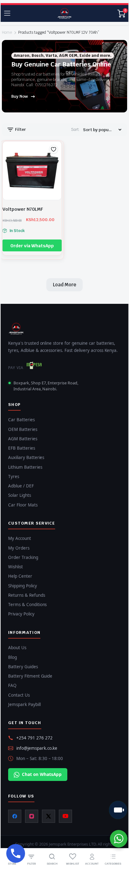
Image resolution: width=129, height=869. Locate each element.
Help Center (20, 576)
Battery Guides (23, 666)
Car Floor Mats (23, 505)
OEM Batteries (22, 429)
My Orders (18, 548)
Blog (12, 657)
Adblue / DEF (21, 486)
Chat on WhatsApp (42, 774)
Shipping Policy (22, 586)
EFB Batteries (21, 448)
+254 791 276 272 (34, 738)
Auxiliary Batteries (26, 457)
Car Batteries (21, 419)
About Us (17, 647)
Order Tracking (23, 557)
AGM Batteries (22, 439)
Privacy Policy (21, 614)
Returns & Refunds (26, 595)
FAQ (12, 685)
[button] (53, 149)
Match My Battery (118, 810)
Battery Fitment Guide (30, 676)
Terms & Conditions (27, 604)
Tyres (13, 476)
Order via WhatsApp (32, 246)
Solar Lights (19, 495)
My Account (19, 538)
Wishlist (15, 567)
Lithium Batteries (25, 467)
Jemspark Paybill (24, 704)
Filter (20, 129)
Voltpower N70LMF (23, 209)
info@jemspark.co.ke (36, 748)
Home (7, 32)
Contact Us (19, 695)
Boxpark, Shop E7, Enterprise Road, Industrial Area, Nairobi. (45, 386)
